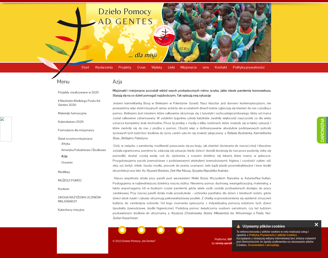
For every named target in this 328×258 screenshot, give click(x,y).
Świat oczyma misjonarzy (75, 139)
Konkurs (63, 189)
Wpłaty (157, 67)
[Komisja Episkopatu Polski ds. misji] (122, 230)
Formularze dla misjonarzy (76, 130)
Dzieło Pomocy (126, 16)
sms (206, 67)
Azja (64, 156)
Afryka (65, 144)
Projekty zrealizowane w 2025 (78, 92)
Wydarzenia (104, 67)
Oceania (67, 162)
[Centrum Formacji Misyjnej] (180, 230)
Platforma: (227, 239)
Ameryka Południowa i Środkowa (83, 150)
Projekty (125, 67)
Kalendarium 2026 (71, 122)
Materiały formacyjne (72, 113)
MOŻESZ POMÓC (70, 180)
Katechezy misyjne (71, 210)
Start (85, 67)
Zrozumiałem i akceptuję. (264, 245)
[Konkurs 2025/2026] (82, 220)
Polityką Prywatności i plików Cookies (273, 235)
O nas (141, 67)
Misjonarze (189, 67)
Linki (171, 67)
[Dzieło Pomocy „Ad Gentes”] (141, 230)
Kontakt (221, 67)
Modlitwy (64, 172)
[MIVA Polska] (161, 230)
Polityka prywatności (248, 67)
